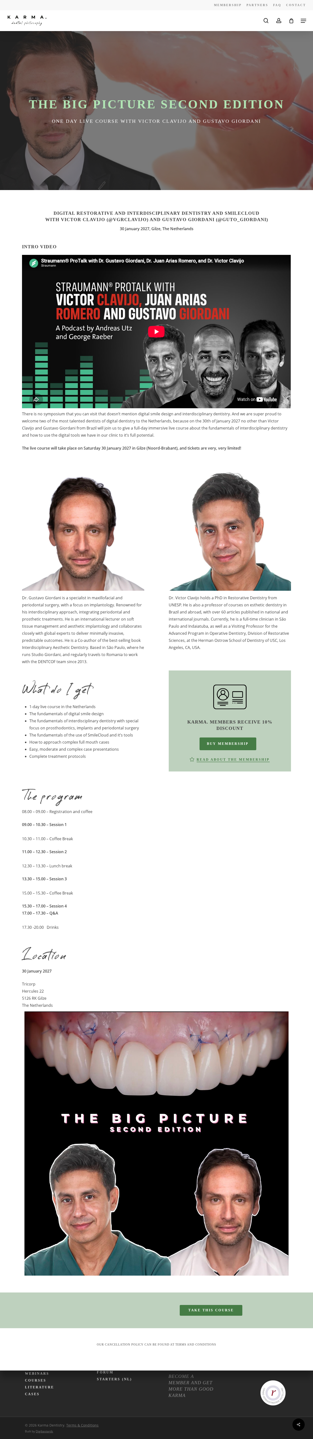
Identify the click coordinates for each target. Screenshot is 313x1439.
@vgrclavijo (127, 219)
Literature (39, 1387)
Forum (105, 1372)
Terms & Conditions (82, 1425)
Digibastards (44, 1431)
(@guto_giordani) (242, 219)
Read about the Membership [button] (233, 759)
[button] (303, 20)
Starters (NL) (114, 1379)
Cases (32, 1394)
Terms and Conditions (195, 1344)
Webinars (37, 1373)
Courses (35, 1380)
